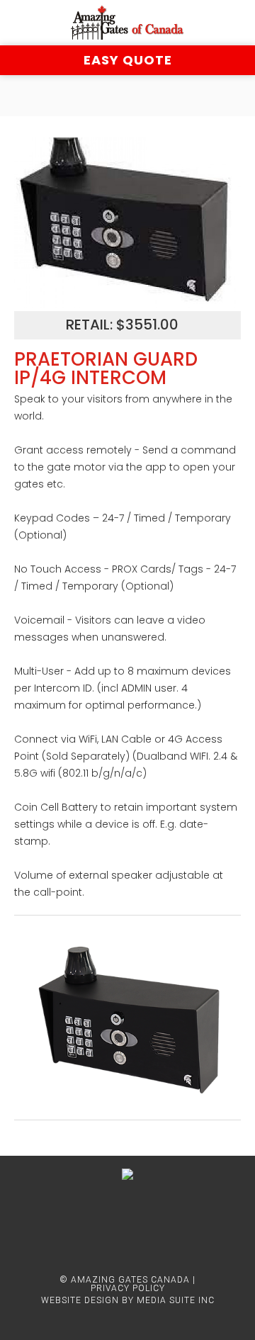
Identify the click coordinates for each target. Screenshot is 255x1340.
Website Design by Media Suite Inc (128, 1300)
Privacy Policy (128, 1288)
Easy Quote (128, 60)
